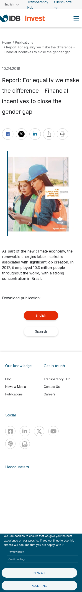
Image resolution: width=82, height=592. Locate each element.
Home (6, 42)
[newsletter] (25, 444)
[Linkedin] (25, 431)
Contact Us (52, 386)
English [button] (9, 4)
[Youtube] (53, 431)
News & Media (15, 386)
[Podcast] (10, 444)
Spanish (41, 331)
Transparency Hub (57, 379)
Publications (24, 42)
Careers (49, 394)
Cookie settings (17, 559)
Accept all (39, 585)
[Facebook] (10, 431)
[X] (39, 431)
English (41, 315)
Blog (8, 379)
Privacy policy (16, 551)
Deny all (39, 573)
